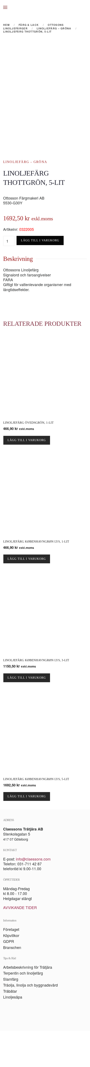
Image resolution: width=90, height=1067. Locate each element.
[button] (5, 7)
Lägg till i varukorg (40, 240)
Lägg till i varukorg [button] (27, 440)
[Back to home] (45, 7)
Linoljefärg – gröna (25, 162)
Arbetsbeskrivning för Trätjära (27, 967)
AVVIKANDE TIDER (20, 907)
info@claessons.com (33, 859)
